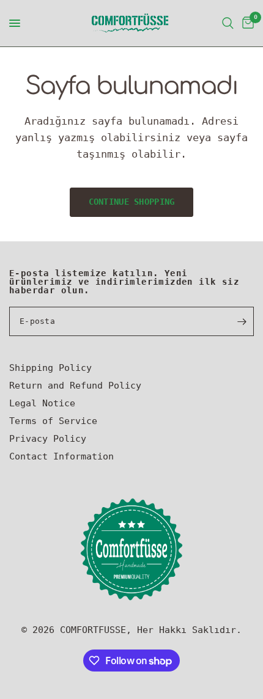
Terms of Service (53, 420)
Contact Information (61, 456)
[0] (246, 23)
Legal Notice (42, 403)
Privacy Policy (47, 438)
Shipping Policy (50, 367)
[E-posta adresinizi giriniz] (241, 321)
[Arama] (228, 23)
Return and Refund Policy (75, 385)
